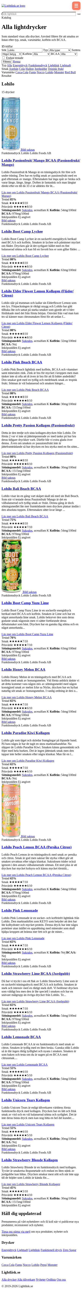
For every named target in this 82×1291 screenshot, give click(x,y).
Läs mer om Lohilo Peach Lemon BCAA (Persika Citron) (36, 875)
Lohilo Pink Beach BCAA (22, 362)
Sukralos (27, 210)
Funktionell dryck (51, 1250)
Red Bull (70, 72)
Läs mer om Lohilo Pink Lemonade (23, 938)
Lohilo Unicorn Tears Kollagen (26, 1100)
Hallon (30, 68)
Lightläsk (53, 65)
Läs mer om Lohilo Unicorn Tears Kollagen (28, 1124)
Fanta (32, 72)
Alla (9, 65)
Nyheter (41, 1279)
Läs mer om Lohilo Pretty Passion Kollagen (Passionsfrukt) (37, 453)
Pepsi (43, 1264)
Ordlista (51, 1279)
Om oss (61, 1279)
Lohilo (49, 72)
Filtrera (7, 61)
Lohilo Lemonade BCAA (21, 1037)
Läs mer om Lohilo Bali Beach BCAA (25, 516)
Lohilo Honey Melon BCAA (23, 669)
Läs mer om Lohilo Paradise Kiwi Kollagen (28, 760)
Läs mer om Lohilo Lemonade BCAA (25, 1064)
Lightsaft (65, 65)
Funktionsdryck (37, 65)
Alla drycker (9, 1279)
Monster (59, 72)
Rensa (16, 61)
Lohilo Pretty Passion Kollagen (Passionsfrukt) (38, 425)
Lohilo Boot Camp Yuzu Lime (25, 603)
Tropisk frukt (56, 68)
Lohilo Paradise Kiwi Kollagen (26, 733)
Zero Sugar (69, 1250)
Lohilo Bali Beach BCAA (21, 489)
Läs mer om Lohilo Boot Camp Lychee (25, 255)
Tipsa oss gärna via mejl (16, 1231)
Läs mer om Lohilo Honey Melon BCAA (27, 697)
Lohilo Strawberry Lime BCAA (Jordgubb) (36, 974)
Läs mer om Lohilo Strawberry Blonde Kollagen (31, 1184)
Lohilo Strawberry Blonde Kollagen (30, 1160)
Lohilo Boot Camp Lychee (22, 231)
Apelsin (13, 68)
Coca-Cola (21, 72)
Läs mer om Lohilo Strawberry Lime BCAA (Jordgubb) (35, 1001)
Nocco (41, 72)
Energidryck (20, 65)
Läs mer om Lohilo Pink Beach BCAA (25, 389)
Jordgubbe (41, 68)
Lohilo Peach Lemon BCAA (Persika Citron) (37, 847)
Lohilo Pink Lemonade (20, 910)
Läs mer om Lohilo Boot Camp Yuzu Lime (27, 634)
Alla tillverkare (26, 1279)
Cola (22, 68)
